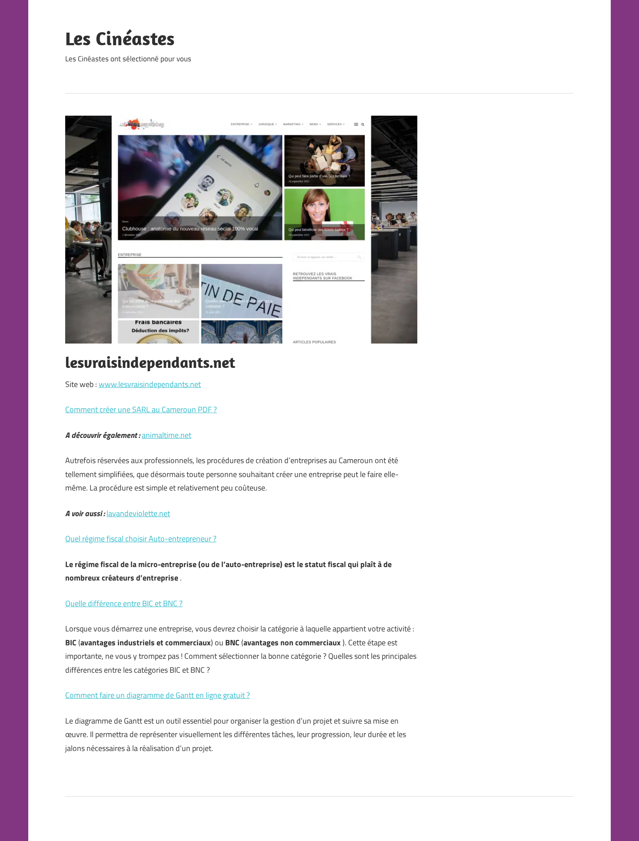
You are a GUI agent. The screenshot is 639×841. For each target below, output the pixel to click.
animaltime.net (166, 435)
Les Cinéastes (120, 38)
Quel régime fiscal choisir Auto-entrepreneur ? (140, 538)
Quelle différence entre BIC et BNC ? (124, 603)
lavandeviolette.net (138, 513)
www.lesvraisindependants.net (150, 384)
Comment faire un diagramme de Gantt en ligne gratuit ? (157, 695)
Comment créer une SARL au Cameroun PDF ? (141, 409)
